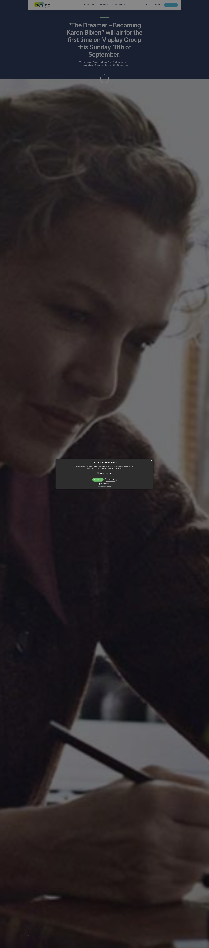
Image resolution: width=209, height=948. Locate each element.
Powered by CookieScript (104, 487)
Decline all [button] (111, 479)
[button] (104, 474)
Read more (119, 468)
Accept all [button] (98, 479)
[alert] (104, 474)
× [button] (151, 461)
